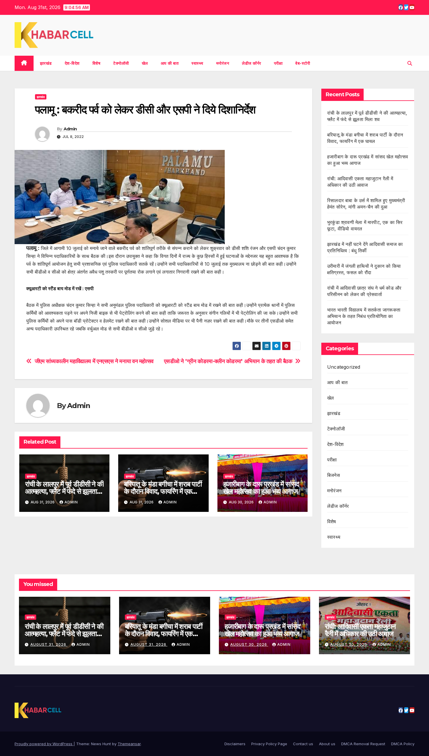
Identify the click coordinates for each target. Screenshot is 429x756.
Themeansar (129, 743)
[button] (409, 63)
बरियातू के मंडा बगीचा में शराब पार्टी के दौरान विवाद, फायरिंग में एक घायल (163, 491)
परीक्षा (278, 63)
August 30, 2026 (249, 644)
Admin (70, 129)
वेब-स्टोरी (302, 63)
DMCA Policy (402, 743)
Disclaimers (234, 743)
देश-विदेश (72, 63)
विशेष (97, 63)
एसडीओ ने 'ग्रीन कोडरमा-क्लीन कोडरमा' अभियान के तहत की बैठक (228, 361)
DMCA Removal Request (363, 743)
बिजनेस (333, 475)
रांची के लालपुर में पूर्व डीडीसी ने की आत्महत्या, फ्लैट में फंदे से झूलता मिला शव (64, 491)
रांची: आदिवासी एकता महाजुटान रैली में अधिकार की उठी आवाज (360, 630)
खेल (145, 63)
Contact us (303, 743)
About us (327, 743)
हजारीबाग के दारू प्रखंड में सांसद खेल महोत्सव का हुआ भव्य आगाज (261, 488)
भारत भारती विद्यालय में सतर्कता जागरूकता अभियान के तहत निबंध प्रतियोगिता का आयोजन (363, 316)
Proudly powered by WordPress (44, 743)
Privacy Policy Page (269, 743)
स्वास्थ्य (197, 63)
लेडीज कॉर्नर (251, 63)
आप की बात (170, 63)
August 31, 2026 (48, 644)
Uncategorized (343, 367)
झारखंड (46, 63)
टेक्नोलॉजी (121, 63)
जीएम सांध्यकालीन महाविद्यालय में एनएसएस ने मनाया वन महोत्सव (94, 361)
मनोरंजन (222, 63)
